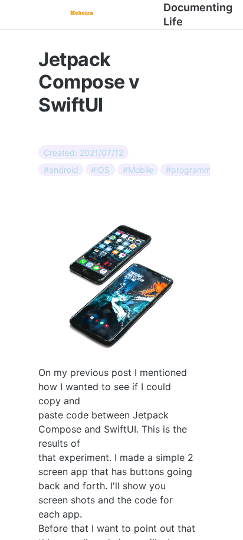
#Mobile (138, 170)
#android (61, 170)
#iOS (100, 170)
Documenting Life (197, 14)
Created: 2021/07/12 (83, 152)
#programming (194, 170)
